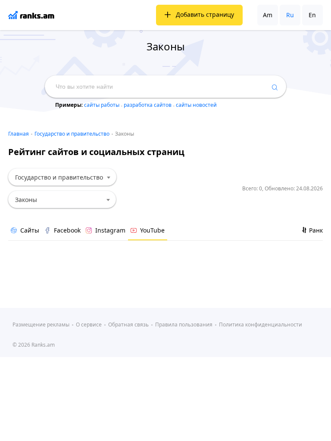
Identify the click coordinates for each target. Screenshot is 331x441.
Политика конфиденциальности (260, 324)
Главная (18, 133)
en (312, 15)
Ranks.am (43, 344)
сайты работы (102, 105)
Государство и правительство (71, 133)
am (267, 15)
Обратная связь (128, 324)
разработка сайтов (148, 105)
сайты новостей (196, 105)
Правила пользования (183, 324)
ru (290, 15)
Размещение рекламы (40, 324)
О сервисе (89, 324)
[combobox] (62, 177)
